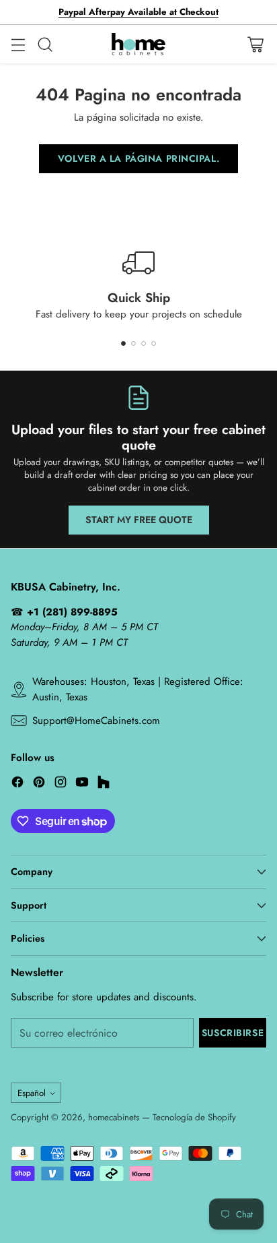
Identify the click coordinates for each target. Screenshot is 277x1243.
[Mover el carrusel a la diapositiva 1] (123, 343)
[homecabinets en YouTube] (82, 784)
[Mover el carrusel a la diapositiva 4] (153, 343)
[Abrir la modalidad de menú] (18, 44)
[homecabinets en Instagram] (60, 784)
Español (31, 1093)
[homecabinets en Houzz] (103, 784)
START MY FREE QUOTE (138, 519)
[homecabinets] (138, 44)
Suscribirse (233, 1032)
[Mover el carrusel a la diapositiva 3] (143, 343)
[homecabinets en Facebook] (17, 784)
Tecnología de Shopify (194, 1117)
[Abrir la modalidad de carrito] (255, 44)
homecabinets (113, 1117)
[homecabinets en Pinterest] (39, 784)
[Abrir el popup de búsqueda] (44, 44)
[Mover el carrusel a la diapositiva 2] (133, 343)
